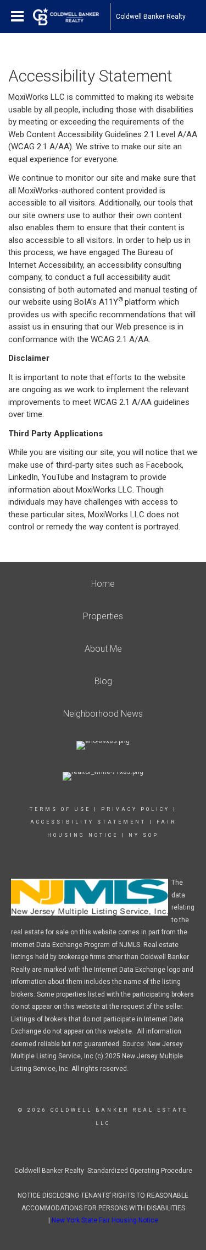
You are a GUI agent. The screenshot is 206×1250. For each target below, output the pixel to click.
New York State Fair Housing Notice (105, 1220)
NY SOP (144, 835)
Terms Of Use (60, 809)
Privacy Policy (135, 809)
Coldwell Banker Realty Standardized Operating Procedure (103, 1171)
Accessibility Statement (88, 822)
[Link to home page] (71, 16)
